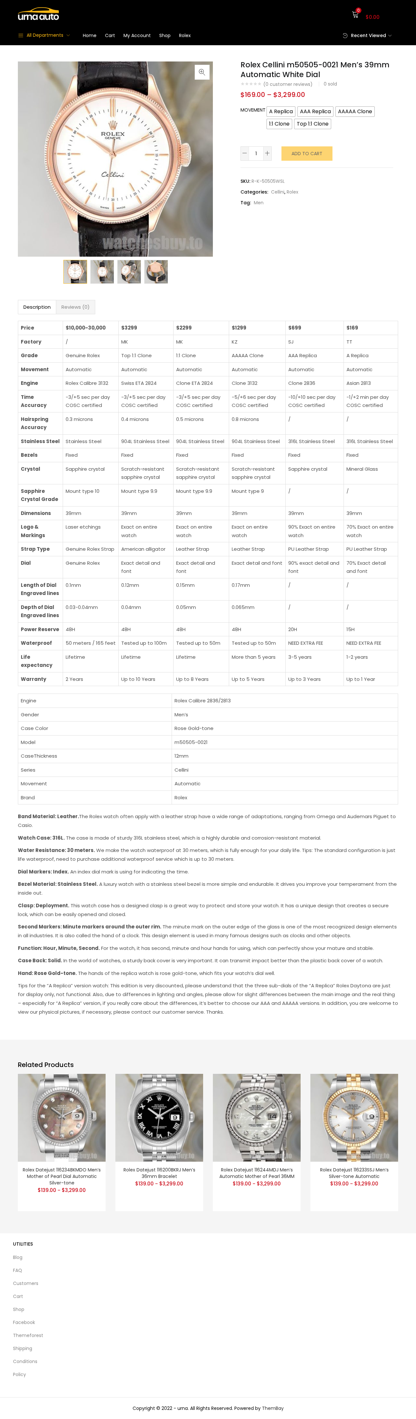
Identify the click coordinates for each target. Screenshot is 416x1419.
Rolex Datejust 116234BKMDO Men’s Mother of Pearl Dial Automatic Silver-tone (62, 1176)
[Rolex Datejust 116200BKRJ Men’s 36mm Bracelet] (159, 1117)
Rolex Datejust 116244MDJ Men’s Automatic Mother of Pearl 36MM (256, 1173)
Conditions (25, 1361)
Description (37, 307)
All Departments (45, 35)
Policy (19, 1374)
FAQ (17, 1270)
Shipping (22, 1348)
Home (90, 35)
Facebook (24, 1322)
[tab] (37, 307)
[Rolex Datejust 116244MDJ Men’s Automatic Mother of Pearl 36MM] (257, 1117)
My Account (137, 35)
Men (259, 202)
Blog (17, 1257)
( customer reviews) (288, 84)
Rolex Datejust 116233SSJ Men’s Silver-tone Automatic (354, 1173)
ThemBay (273, 1408)
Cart (110, 35)
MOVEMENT (253, 110)
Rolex (185, 35)
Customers (25, 1283)
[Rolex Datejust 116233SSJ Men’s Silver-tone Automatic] (354, 1117)
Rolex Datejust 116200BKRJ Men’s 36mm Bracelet (159, 1173)
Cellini (277, 192)
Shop (165, 35)
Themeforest (28, 1335)
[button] (375, 14)
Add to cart (307, 153)
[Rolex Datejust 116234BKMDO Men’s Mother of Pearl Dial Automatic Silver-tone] (62, 1117)
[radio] (281, 111)
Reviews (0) (75, 307)
